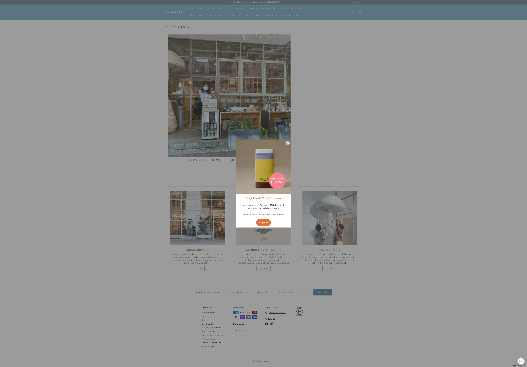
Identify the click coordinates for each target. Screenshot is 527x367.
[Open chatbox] (521, 361)
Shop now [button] (263, 222)
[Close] (287, 142)
